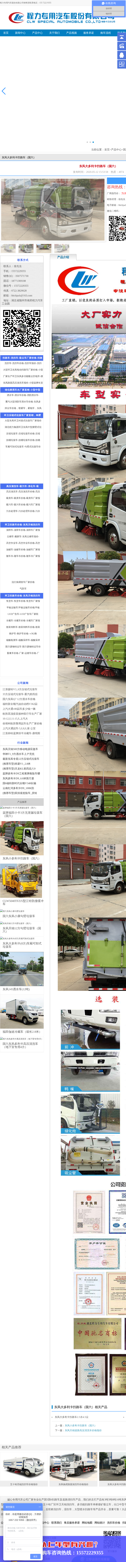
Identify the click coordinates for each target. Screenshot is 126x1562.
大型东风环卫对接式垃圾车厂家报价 (23, 420)
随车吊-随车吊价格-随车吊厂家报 (23, 556)
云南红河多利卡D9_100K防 (18, 788)
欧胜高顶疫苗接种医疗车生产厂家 (22, 713)
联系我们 (56, 1522)
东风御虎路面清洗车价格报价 (73, 1484)
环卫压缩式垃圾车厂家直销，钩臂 (22, 415)
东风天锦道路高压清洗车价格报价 (83, 1430)
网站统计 (99, 1522)
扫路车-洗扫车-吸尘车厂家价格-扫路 (22, 358)
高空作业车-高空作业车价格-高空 (23, 543)
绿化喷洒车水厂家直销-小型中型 (22, 390)
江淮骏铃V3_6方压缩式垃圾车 (20, 689)
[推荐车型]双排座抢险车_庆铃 (20, 793)
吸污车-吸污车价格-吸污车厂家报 (23, 504)
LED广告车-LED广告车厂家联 (23, 614)
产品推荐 (22, 802)
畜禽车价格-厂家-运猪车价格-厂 (23, 653)
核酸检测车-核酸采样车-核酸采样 (23, 640)
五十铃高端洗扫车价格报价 (24, 1484)
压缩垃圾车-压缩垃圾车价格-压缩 (23, 433)
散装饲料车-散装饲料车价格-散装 (23, 627)
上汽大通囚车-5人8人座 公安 (19, 728)
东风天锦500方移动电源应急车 (20, 749)
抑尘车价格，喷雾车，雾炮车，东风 (23, 408)
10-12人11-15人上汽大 (15, 718)
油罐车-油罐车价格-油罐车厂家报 (23, 549)
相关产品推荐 (11, 1447)
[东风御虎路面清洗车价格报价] (73, 1466)
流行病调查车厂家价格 (23, 582)
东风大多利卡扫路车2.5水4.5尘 (71, 1417)
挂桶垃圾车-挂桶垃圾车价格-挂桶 (23, 440)
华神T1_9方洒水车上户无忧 (18, 754)
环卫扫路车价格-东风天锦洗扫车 (22, 524)
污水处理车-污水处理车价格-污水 (23, 511)
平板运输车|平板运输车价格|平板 (23, 607)
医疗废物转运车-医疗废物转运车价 (23, 646)
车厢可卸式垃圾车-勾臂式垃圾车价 (23, 446)
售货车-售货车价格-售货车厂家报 (23, 601)
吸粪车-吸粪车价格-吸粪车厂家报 (23, 498)
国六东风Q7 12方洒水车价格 (19, 699)
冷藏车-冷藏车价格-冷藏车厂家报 (23, 620)
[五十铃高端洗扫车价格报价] (24, 1466)
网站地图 (87, 1522)
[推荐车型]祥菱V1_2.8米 (17, 763)
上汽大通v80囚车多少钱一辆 (19, 708)
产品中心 (116, 149)
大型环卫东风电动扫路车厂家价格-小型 (23, 370)
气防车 (23, 588)
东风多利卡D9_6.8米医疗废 (18, 778)
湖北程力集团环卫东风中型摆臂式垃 (23, 427)
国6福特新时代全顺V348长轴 (19, 783)
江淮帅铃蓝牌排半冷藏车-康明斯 (21, 733)
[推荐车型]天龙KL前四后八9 (19, 768)
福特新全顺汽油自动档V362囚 (20, 704)
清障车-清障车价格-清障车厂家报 (23, 530)
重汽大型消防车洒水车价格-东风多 (23, 401)
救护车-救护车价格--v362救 (23, 633)
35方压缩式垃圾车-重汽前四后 (20, 694)
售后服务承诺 (72, 1522)
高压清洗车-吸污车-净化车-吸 (22, 486)
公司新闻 (23, 683)
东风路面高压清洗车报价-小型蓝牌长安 (23, 383)
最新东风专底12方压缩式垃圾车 (21, 758)
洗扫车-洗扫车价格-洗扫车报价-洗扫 (23, 363)
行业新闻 (23, 742)
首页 (107, 149)
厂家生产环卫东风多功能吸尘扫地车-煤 (23, 376)
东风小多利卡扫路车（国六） (81, 1425)
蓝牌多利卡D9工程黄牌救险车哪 (21, 773)
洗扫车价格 (113, 1522)
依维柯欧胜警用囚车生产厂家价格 (22, 723)
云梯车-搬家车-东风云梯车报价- (23, 536)
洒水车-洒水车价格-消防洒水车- (23, 395)
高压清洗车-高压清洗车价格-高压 (23, 491)
